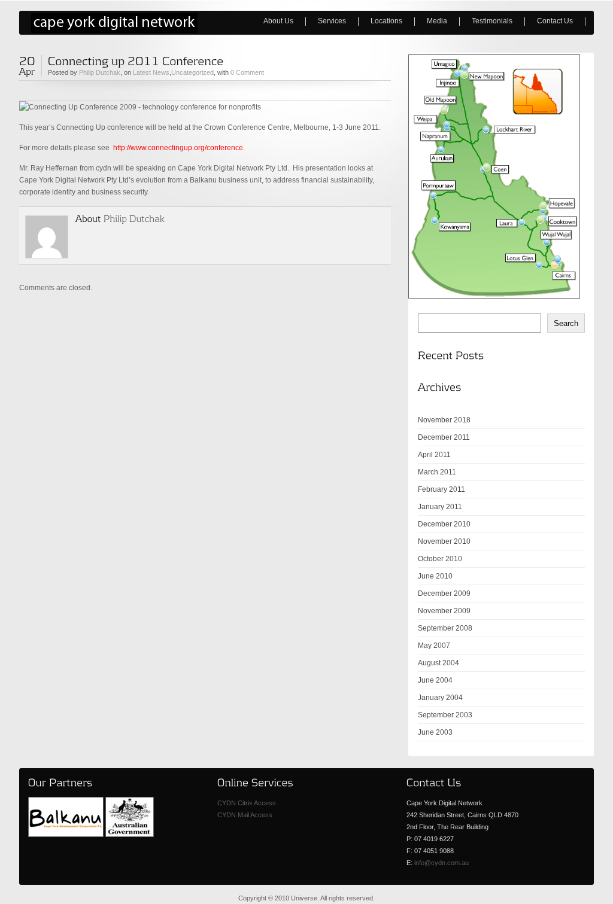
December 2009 (444, 593)
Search (566, 323)
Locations (386, 21)
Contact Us (555, 21)
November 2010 (444, 541)
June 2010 (435, 576)
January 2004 (440, 697)
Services (332, 21)
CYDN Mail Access (244, 814)
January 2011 (440, 507)
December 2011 (444, 437)
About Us (272, 21)
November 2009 (444, 611)
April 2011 (434, 455)
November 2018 (444, 420)
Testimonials (492, 21)
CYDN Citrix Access (246, 802)
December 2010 (444, 524)
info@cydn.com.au (441, 862)
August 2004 (438, 663)
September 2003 (445, 715)
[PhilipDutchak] (134, 218)
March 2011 (437, 472)
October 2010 (440, 559)
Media (431, 21)
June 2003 (435, 732)
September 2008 (445, 628)
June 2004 (435, 680)
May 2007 (434, 645)
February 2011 (441, 489)
